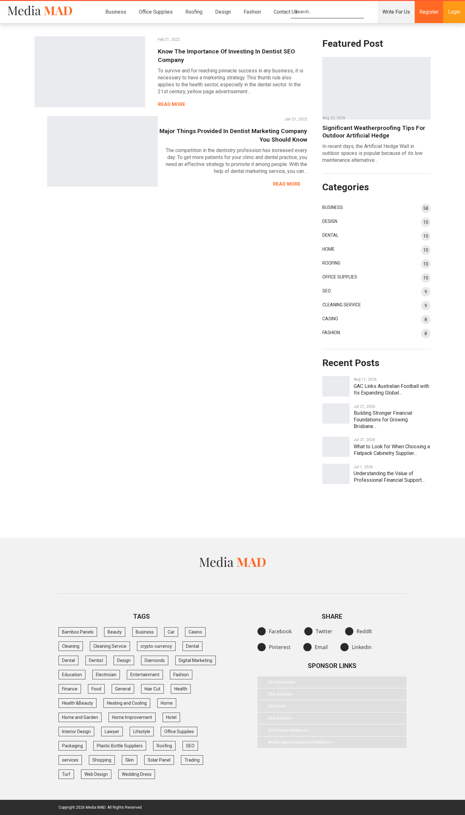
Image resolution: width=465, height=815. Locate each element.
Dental (330, 235)
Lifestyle (141, 731)
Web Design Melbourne (288, 730)
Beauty (115, 631)
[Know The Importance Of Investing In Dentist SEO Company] (89, 71)
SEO (326, 290)
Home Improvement (132, 717)
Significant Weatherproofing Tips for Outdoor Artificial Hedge (373, 131)
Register (428, 12)
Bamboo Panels (78, 631)
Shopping (101, 760)
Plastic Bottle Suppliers (120, 745)
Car (171, 631)
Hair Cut (152, 688)
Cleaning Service (341, 304)
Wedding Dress (137, 774)
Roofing (193, 12)
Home (328, 249)
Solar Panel (159, 760)
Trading (192, 760)
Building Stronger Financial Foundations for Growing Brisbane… (383, 419)
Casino (330, 318)
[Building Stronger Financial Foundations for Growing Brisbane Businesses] (336, 413)
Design (223, 12)
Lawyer (112, 731)
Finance (70, 688)
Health (180, 688)
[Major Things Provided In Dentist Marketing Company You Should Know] (102, 151)
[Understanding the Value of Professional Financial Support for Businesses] (336, 474)
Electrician (106, 674)
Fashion (252, 12)
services (70, 760)
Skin (129, 760)
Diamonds (155, 660)
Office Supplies (156, 12)
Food (96, 688)
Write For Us (396, 12)
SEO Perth (277, 706)
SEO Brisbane (280, 718)
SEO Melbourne (281, 682)
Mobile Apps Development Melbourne (300, 742)
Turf (66, 774)
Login (454, 12)
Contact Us (286, 12)
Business (115, 12)
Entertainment (144, 674)
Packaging (72, 745)
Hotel (171, 717)
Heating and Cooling (127, 703)
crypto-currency (156, 646)
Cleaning (70, 646)
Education (72, 674)
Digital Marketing (195, 660)
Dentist (96, 660)
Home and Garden (80, 717)
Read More (172, 104)
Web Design (96, 774)
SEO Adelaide (280, 694)
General (123, 688)
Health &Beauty (77, 703)
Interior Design (76, 731)
